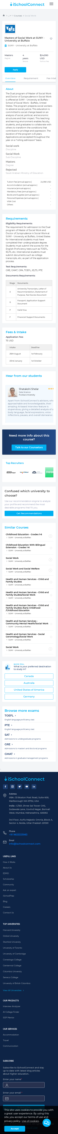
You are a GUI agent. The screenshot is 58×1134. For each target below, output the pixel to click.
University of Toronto (12, 948)
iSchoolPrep (8, 896)
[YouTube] (26, 786)
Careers (6, 907)
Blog (5, 901)
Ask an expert (9, 890)
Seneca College (10, 977)
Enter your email (12, 1092)
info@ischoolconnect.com (24, 843)
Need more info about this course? (29, 437)
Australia (29, 683)
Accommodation (11, 1035)
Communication (10, 1046)
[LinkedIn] (34, 786)
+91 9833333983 (18, 834)
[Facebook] (5, 786)
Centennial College (12, 966)
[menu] (51, 4)
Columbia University (12, 972)
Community (8, 885)
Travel (6, 1040)
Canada (29, 676)
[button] (47, 1123)
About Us (7, 868)
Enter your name (12, 1079)
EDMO (6, 873)
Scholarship (8, 879)
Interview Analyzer (11, 1006)
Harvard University (11, 930)
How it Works (9, 862)
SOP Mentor (8, 1018)
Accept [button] (15, 1128)
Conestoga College (12, 960)
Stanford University (12, 942)
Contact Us (8, 913)
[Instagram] (12, 786)
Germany (29, 696)
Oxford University (11, 936)
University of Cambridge (14, 954)
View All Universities (12, 990)
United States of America (29, 689)
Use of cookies (30, 1121)
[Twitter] (19, 786)
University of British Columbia (16, 983)
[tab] (10, 78)
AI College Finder (11, 1012)
